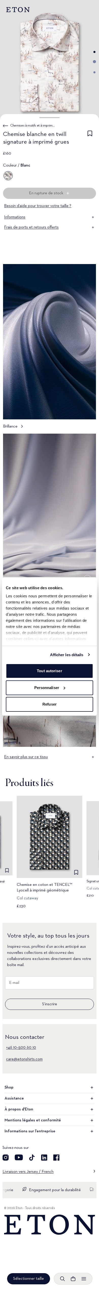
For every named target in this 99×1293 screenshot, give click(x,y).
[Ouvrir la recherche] (62, 1278)
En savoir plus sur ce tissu (26, 757)
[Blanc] (8, 176)
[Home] (49, 1225)
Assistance (14, 1098)
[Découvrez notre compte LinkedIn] (44, 1157)
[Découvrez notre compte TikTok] (32, 1157)
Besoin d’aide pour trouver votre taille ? (37, 206)
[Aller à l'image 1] (94, 52)
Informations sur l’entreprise (30, 1131)
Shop (9, 1087)
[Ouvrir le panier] (73, 1278)
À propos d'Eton (19, 1109)
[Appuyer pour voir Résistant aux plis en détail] (49, 518)
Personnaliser (46, 687)
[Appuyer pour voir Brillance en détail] (49, 349)
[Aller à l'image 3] (94, 72)
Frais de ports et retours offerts (31, 227)
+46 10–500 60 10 (21, 1048)
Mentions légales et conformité (33, 1120)
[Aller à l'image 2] (94, 61)
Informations (14, 217)
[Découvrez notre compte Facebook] (56, 1157)
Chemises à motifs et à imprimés (32, 125)
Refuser (49, 704)
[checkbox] (90, 139)
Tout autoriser (49, 671)
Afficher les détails (67, 655)
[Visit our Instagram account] (6, 1157)
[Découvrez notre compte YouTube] (19, 1157)
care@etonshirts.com (24, 1059)
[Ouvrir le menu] (83, 1278)
